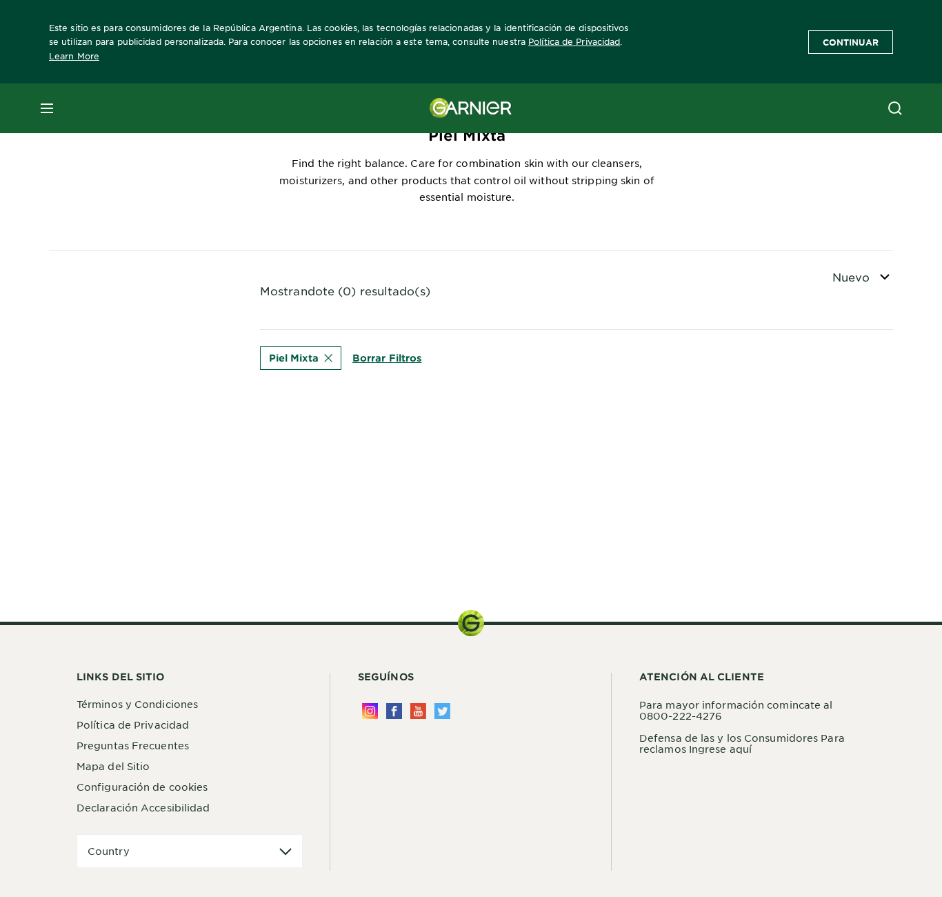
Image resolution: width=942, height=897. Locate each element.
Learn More (74, 55)
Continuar (851, 42)
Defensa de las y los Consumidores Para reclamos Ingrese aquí (742, 743)
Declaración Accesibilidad (143, 807)
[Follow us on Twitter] (442, 711)
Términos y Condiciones (137, 704)
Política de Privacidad (574, 41)
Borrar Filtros (386, 358)
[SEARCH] (895, 108)
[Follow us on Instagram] (370, 711)
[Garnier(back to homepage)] (471, 108)
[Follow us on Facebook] (394, 711)
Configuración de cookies (142, 786)
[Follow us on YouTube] (418, 711)
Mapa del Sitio (113, 766)
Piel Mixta (294, 358)
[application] (190, 851)
